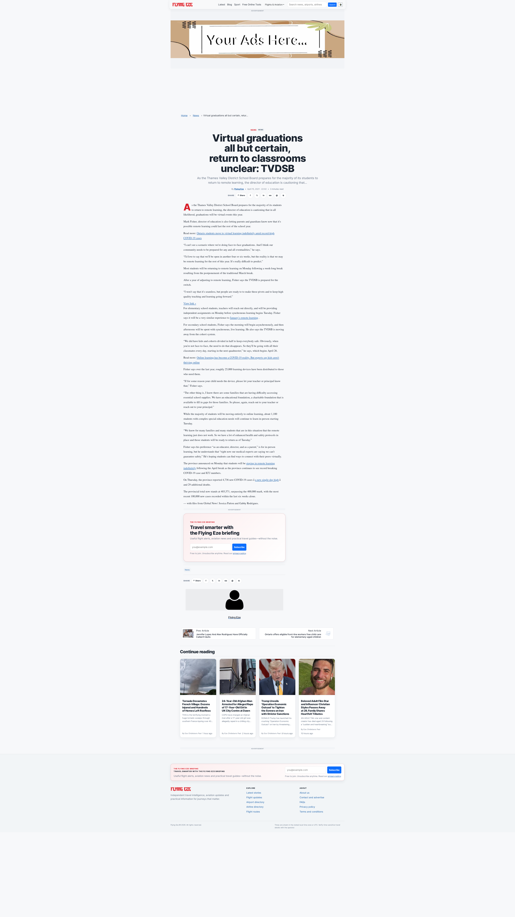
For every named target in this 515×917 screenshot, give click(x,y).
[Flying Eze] (182, 4)
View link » (189, 303)
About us (304, 792)
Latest (221, 4)
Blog (229, 4)
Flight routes (253, 811)
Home (184, 115)
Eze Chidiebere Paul (193, 733)
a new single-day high (267, 480)
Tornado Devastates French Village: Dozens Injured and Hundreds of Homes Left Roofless (196, 705)
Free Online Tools (251, 4)
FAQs (302, 802)
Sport (237, 4)
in (263, 195)
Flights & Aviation (274, 4)
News (196, 115)
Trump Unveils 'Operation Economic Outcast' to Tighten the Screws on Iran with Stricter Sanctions (275, 707)
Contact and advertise (312, 797)
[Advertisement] (257, 89)
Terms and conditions (311, 811)
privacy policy (239, 553)
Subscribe (239, 547)
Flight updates (254, 797)
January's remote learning (244, 317)
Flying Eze (239, 189)
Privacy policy (307, 806)
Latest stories (253, 792)
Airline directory (255, 806)
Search (332, 4)
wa (270, 195)
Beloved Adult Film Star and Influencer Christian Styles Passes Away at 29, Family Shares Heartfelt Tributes (315, 707)
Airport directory (255, 802)
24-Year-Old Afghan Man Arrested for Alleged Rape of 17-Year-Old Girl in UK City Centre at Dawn (237, 705)
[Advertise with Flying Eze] (257, 39)
